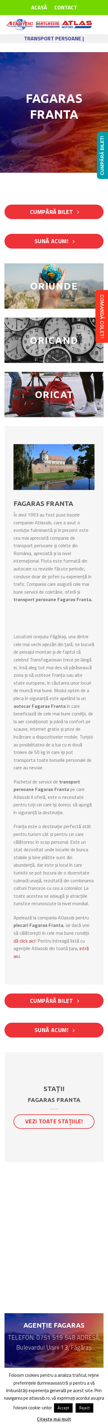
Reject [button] (84, 1408)
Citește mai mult (54, 1419)
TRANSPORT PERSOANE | (54, 38)
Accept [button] (63, 1408)
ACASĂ (39, 7)
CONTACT (65, 7)
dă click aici (24, 940)
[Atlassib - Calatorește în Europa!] (49, 24)
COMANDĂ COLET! (102, 316)
